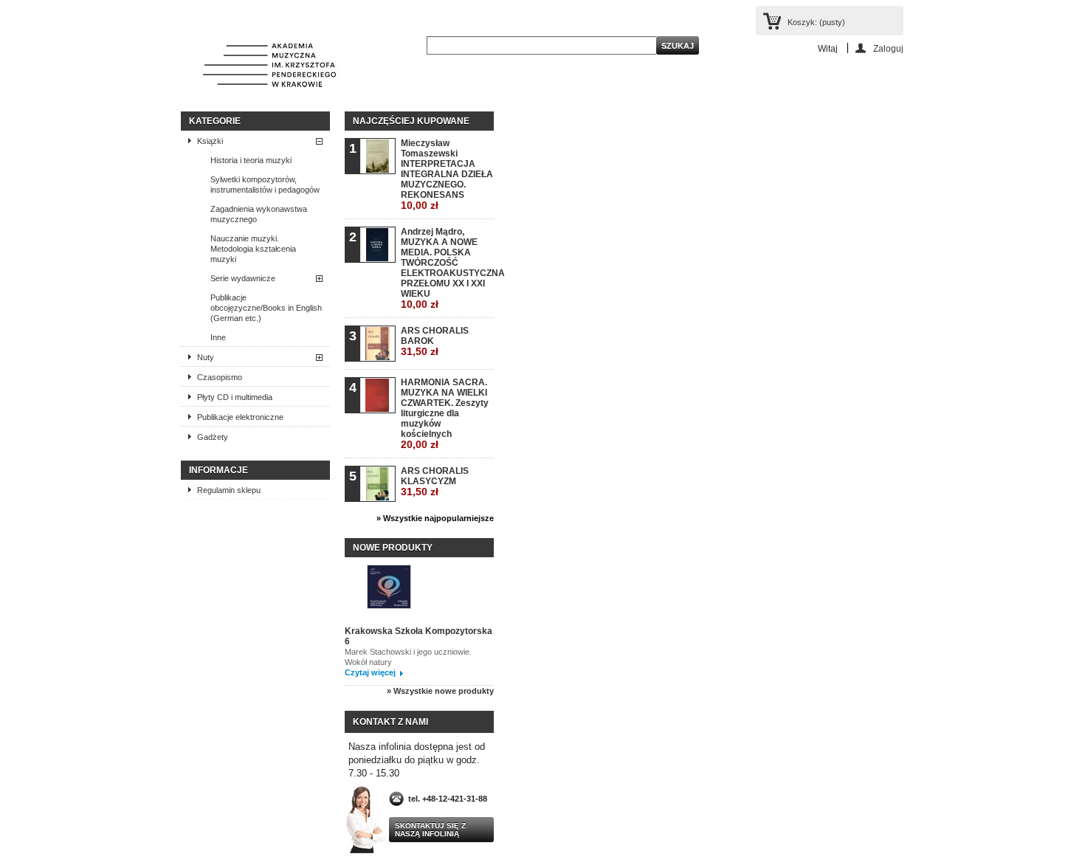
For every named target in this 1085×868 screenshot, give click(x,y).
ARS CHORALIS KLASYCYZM (435, 481)
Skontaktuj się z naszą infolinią (430, 830)
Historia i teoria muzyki (251, 160)
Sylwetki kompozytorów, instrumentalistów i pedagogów (265, 184)
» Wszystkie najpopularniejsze (435, 518)
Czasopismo (219, 377)
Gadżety (212, 437)
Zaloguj (888, 48)
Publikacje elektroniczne (240, 417)
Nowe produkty (393, 547)
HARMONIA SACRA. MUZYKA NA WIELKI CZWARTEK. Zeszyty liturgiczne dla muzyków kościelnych (445, 413)
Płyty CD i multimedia (234, 397)
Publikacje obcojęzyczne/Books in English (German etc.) (266, 308)
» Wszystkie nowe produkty (440, 690)
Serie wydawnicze (242, 278)
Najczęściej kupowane (411, 121)
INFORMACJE (218, 470)
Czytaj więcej (370, 672)
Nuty (205, 357)
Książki (210, 141)
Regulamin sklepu (229, 490)
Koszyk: (816, 22)
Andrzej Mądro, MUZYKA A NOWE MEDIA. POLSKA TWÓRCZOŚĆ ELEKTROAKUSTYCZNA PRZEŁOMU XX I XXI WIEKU (447, 268)
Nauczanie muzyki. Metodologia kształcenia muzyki (253, 249)
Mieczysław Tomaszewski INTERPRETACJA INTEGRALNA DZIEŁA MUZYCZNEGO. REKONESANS (447, 174)
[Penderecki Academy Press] (269, 66)
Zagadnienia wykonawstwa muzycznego (258, 214)
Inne (218, 337)
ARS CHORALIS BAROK (435, 341)
